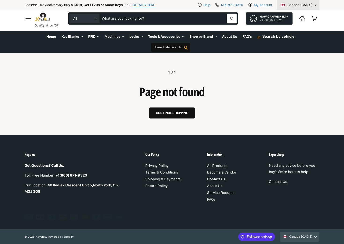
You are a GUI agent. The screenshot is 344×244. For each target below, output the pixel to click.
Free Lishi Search (168, 47)
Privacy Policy (156, 165)
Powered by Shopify (60, 236)
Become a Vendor (221, 172)
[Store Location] (302, 18)
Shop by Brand (201, 36)
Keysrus (41, 236)
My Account (263, 5)
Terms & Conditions (161, 172)
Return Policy (156, 186)
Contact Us (216, 179)
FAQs (211, 199)
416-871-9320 (232, 5)
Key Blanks (70, 36)
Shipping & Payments (163, 179)
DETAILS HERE (144, 5)
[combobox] (169, 18)
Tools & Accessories (164, 36)
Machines (112, 36)
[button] (28, 18)
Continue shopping (172, 113)
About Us (214, 186)
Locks (134, 36)
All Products (217, 165)
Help (206, 5)
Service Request (220, 192)
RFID (91, 36)
